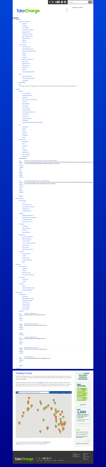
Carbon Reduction (26, 232)
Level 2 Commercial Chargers (28, 243)
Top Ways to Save (26, 46)
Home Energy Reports (27, 76)
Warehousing (25, 156)
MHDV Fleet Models (26, 239)
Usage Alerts (25, 80)
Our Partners (25, 279)
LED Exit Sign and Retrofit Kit (28, 112)
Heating (24, 55)
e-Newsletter (25, 296)
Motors (24, 137)
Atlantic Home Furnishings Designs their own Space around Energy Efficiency (41, 160)
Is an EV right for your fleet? (28, 206)
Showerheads (25, 120)
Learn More (21, 251)
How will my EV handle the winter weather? (82, 437)
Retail (23, 143)
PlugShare (41, 382)
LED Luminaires (25, 107)
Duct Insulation (25, 27)
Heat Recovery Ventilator (28, 29)
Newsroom (21, 311)
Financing (24, 42)
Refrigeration (25, 135)
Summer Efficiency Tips (29, 357)
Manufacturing (25, 152)
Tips (20, 124)
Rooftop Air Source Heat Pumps (29, 99)
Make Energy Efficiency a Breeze (31, 323)
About (84, 457)
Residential (16, 16)
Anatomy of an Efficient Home (30, 313)
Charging (21, 213)
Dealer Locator (25, 247)
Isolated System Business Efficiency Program (32, 122)
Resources (18, 264)
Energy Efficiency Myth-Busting (29, 51)
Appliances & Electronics (28, 59)
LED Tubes (24, 101)
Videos (23, 285)
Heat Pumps (25, 61)
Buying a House (25, 65)
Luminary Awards (26, 304)
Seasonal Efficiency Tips (27, 49)
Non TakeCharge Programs (28, 78)
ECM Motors (25, 97)
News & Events (19, 292)
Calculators (21, 224)
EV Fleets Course (26, 253)
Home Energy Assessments (28, 71)
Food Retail (24, 145)
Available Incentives (26, 211)
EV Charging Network (27, 219)
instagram (65, 2)
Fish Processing (25, 154)
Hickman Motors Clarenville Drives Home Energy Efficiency (37, 180)
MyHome (24, 40)
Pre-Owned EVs (25, 245)
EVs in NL (24, 255)
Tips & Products (22, 44)
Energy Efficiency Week (27, 300)
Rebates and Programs (24, 21)
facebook (36, 458)
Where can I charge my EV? (82, 434)
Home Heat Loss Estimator (28, 274)
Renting (24, 69)
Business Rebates (76, 456)
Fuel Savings (25, 226)
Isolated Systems (26, 38)
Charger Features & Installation (29, 217)
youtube (57, 2)
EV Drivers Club (25, 258)
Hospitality (24, 150)
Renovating (24, 67)
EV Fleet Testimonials (27, 260)
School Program (26, 307)
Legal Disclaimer (47, 460)
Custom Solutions (26, 93)
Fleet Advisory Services (27, 249)
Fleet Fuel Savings (26, 228)
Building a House (26, 63)
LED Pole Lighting (26, 109)
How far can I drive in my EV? (82, 432)
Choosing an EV (25, 208)
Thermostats (25, 116)
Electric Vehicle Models (27, 236)
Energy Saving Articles (27, 290)
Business (23, 16)
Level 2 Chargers (26, 241)
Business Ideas (22, 139)
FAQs (23, 262)
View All (88, 440)
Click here (80, 373)
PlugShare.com (46, 442)
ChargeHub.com (19, 443)
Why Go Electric (22, 200)
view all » (21, 196)
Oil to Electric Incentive (27, 34)
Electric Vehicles (19, 198)
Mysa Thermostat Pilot (27, 36)
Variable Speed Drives (27, 95)
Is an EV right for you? (27, 204)
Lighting (24, 53)
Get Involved (22, 277)
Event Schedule (25, 309)
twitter (53, 2)
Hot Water (24, 57)
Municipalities (25, 141)
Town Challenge (25, 302)
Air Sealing (24, 25)
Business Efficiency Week (28, 298)
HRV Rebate (75, 455)
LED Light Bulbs (25, 103)
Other (20, 74)
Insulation (24, 23)
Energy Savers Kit (26, 32)
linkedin (62, 2)
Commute (24, 230)
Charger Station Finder (27, 221)
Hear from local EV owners (84, 423)
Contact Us (18, 368)
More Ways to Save (26, 272)
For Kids (24, 281)
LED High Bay (25, 105)
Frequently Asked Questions (28, 287)
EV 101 (24, 202)
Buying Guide (22, 234)
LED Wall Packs (25, 114)
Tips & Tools (21, 334)
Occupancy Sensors (26, 118)
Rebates (21, 91)
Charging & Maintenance (27, 215)
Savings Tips (25, 126)
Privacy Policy (39, 460)
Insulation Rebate (76, 454)
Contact (54, 460)
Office (23, 148)
